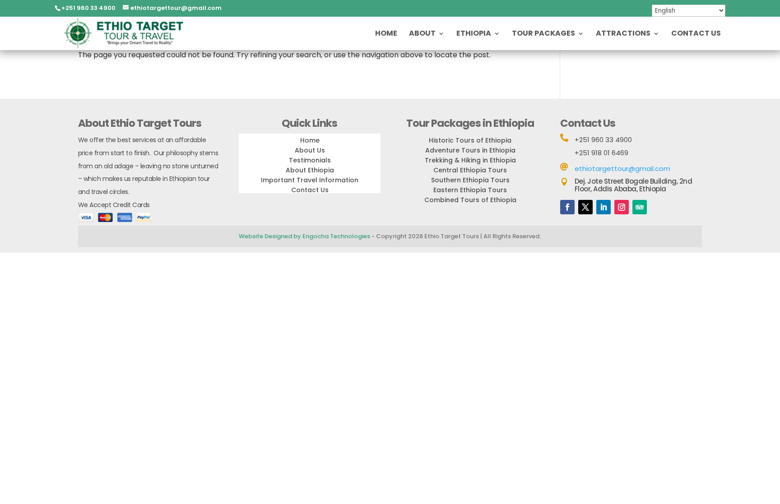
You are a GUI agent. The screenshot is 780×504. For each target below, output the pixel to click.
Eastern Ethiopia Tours (470, 190)
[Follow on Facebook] (567, 207)
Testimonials (310, 160)
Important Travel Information (309, 180)
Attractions (623, 34)
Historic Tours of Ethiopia (470, 140)
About (422, 34)
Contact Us (696, 34)
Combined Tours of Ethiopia (470, 200)
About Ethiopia (310, 170)
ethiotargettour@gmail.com (622, 168)
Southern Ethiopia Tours (470, 180)
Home (386, 34)
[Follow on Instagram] (621, 207)
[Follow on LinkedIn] (603, 207)
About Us (310, 150)
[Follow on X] (585, 207)
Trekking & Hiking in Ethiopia (470, 160)
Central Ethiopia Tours (470, 170)
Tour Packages (543, 34)
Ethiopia (473, 34)
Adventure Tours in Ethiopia (470, 150)
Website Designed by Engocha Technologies (304, 236)
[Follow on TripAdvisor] (639, 207)
